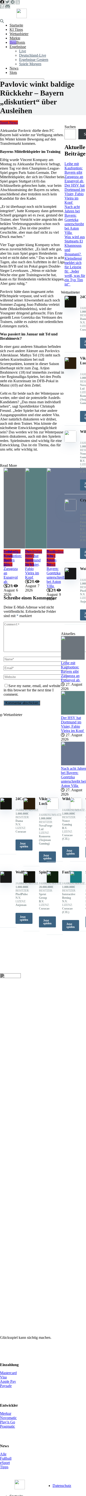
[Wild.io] (53, 808)
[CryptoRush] (76, 808)
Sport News (9, 122)
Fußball (5, 1458)
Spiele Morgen (30, 64)
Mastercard (8, 1373)
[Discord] (7, 6)
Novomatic (8, 1418)
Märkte (15, 38)
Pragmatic (7, 1426)
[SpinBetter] (29, 882)
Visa (3, 1377)
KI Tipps (16, 29)
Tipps (4, 1467)
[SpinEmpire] (76, 882)
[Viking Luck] (29, 808)
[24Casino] (6, 808)
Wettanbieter (19, 34)
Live (22, 51)
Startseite (16, 25)
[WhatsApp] (2, 6)
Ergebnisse (18, 47)
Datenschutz (62, 1486)
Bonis (20, 42)
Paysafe (6, 1386)
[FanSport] (53, 882)
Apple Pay (8, 1381)
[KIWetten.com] (21, 17)
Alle (3, 1454)
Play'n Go (7, 1422)
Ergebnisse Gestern (33, 60)
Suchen (70, 127)
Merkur (5, 1413)
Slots (13, 72)
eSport (5, 1463)
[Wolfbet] (6, 882)
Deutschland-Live (32, 55)
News (14, 68)
